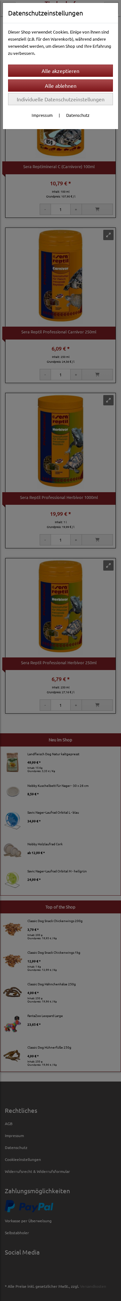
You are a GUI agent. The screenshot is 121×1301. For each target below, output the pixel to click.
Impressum (42, 115)
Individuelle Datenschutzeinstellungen (61, 99)
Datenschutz (77, 115)
